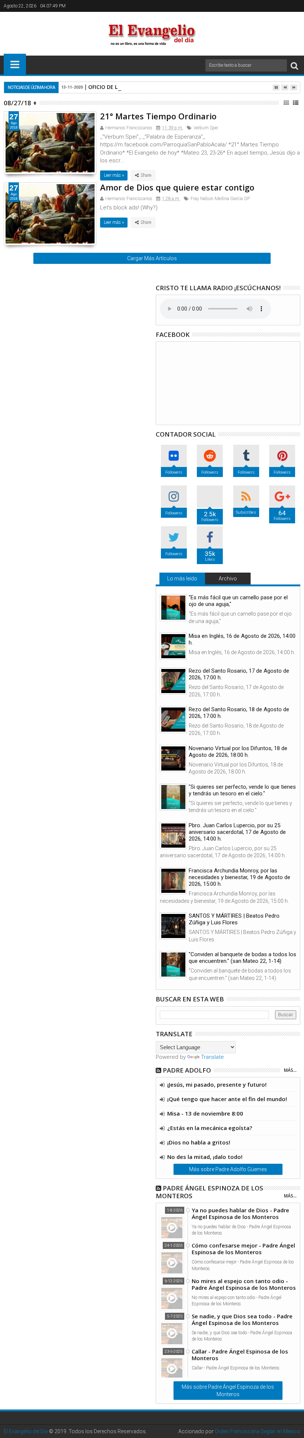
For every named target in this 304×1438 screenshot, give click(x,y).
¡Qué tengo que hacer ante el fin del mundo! (227, 1099)
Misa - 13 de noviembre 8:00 (205, 1113)
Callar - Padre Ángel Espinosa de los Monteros (240, 1355)
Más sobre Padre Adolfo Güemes (228, 1169)
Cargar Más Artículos (152, 258)
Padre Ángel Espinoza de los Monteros (209, 1192)
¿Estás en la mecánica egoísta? (209, 1127)
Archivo (228, 579)
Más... (290, 1070)
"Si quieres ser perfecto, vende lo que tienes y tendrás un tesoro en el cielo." (242, 790)
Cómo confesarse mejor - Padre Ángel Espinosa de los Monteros (243, 1249)
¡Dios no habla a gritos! (198, 1142)
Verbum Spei (206, 127)
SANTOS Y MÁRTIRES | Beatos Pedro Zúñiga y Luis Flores (234, 919)
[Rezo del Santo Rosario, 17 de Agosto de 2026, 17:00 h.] (173, 681)
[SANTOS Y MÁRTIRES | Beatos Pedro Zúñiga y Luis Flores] (173, 926)
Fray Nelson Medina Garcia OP (220, 198)
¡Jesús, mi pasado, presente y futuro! (217, 1084)
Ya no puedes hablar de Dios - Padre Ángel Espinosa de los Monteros (240, 1213)
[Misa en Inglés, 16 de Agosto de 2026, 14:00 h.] (173, 646)
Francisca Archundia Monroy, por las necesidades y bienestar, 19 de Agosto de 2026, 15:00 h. (239, 877)
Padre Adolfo (187, 1070)
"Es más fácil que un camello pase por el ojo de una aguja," (238, 600)
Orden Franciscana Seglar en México (257, 1431)
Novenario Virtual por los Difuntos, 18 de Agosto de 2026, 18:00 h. (238, 751)
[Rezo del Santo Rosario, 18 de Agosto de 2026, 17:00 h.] (173, 720)
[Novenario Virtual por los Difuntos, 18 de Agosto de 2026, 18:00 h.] (173, 758)
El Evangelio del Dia (26, 1431)
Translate (212, 1057)
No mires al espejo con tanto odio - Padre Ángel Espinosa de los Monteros (244, 1284)
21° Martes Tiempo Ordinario (158, 116)
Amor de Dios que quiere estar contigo (177, 187)
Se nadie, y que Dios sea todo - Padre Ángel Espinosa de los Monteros (242, 1319)
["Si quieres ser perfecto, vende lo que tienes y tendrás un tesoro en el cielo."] (173, 797)
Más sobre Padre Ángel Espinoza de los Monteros (228, 1390)
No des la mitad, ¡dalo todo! (204, 1156)
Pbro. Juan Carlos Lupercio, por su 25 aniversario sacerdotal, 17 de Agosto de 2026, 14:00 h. (237, 832)
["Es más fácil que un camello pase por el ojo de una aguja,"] (173, 608)
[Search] (294, 65)
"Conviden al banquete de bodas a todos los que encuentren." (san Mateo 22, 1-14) (242, 957)
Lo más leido (182, 579)
